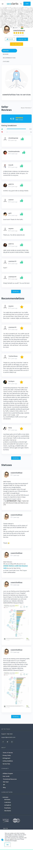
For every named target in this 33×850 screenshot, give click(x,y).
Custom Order (16, 44)
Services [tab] (6, 50)
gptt (9, 213)
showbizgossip (13, 138)
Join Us (5, 828)
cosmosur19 (12, 261)
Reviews (5, 54)
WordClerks (7, 810)
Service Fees (6, 764)
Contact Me (22, 39)
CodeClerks (7, 802)
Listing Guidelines (8, 761)
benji (10, 428)
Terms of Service (8, 752)
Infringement (6, 758)
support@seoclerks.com (8, 737)
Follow (10, 39)
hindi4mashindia (14, 151)
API (4, 784)
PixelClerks (7, 808)
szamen (11, 199)
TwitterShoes (13, 356)
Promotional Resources (10, 779)
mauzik (10, 165)
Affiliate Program (8, 773)
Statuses (6, 61)
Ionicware (5, 797)
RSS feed (5, 782)
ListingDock (7, 805)
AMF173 (11, 184)
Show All (16, 291)
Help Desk (10, 734)
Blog (4, 787)
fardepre (11, 381)
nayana (10, 228)
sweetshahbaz (19, 30)
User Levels (6, 776)
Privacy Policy (7, 755)
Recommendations (9, 58)
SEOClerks (7, 799)
